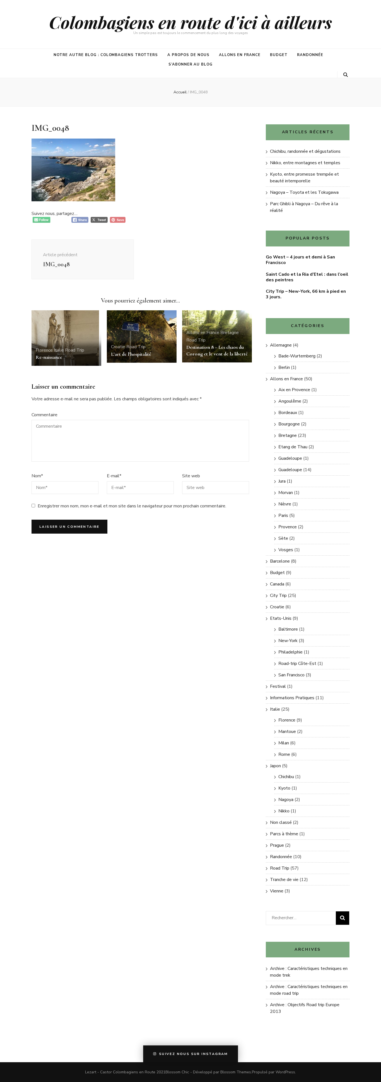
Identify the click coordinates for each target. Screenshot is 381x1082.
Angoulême (289, 401)
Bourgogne (289, 424)
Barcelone (280, 561)
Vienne (276, 891)
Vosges (285, 550)
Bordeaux (287, 413)
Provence (287, 527)
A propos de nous (188, 54)
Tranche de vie (284, 880)
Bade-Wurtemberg (296, 356)
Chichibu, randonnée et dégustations (305, 151)
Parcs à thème (284, 834)
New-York (288, 641)
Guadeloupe (290, 458)
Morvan (285, 493)
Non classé (281, 822)
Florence (44, 350)
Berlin (284, 367)
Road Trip (74, 350)
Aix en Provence (294, 390)
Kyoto (284, 788)
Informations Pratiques (292, 698)
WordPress (285, 1072)
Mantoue (287, 731)
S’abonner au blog (190, 64)
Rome (284, 754)
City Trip (278, 595)
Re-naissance (49, 357)
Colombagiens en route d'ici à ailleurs (190, 22)
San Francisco (291, 675)
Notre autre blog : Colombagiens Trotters (106, 54)
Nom (37, 476)
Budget (279, 54)
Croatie (118, 347)
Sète (283, 538)
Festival (278, 686)
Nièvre (284, 504)
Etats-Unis (280, 618)
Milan (283, 743)
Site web (191, 476)
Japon (275, 766)
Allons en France (240, 54)
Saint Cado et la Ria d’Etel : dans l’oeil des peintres (307, 277)
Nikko (284, 811)
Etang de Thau (292, 447)
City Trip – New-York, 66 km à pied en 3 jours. (306, 294)
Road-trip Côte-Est (297, 663)
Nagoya (285, 800)
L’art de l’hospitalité (131, 354)
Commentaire (44, 415)
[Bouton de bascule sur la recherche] (345, 74)
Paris (283, 515)
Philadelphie (290, 652)
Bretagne (229, 333)
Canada (277, 584)
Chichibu (286, 777)
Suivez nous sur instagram (193, 1054)
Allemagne (281, 345)
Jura (282, 481)
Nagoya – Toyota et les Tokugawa (304, 192)
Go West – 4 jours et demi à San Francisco (300, 260)
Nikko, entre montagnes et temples (305, 163)
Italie (59, 350)
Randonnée (310, 54)
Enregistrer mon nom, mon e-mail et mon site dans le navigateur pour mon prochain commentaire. (132, 506)
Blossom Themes (235, 1072)
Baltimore (288, 629)
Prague (277, 845)
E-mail (114, 476)
